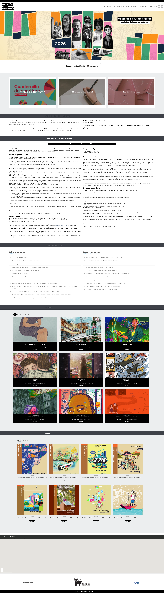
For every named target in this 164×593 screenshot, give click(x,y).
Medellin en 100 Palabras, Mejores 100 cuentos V (128, 477)
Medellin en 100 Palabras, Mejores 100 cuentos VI (96, 477)
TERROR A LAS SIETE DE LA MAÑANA (127, 417)
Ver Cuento (35, 349)
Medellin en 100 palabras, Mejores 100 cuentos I (127, 517)
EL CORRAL (127, 380)
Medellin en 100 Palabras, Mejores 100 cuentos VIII (32, 477)
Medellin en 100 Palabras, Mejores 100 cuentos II (96, 517)
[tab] (15, 314)
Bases (132, 6)
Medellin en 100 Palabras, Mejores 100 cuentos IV (32, 517)
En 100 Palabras (153, 6)
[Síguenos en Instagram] (162, 6)
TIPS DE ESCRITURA (32, 92)
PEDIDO (81, 380)
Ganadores (141, 6)
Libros (146, 6)
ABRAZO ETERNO (127, 344)
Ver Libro (32, 480)
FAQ (136, 6)
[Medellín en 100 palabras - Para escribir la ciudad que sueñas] (8, 6)
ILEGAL (35, 380)
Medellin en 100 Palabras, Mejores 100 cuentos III (64, 517)
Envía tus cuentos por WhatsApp (122, 6)
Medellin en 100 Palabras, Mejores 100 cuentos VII (64, 477)
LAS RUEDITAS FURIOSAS (35, 417)
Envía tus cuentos (108, 6)
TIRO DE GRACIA (81, 344)
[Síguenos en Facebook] (159, 6)
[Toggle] (10, 257)
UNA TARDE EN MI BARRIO (81, 417)
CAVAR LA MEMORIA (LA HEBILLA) (35, 344)
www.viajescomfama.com (61, 225)
